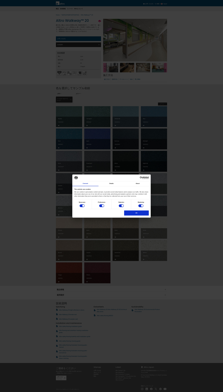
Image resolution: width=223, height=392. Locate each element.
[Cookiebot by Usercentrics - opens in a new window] (141, 177)
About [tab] (138, 183)
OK (136, 213)
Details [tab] (111, 183)
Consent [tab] (85, 183)
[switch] (101, 205)
